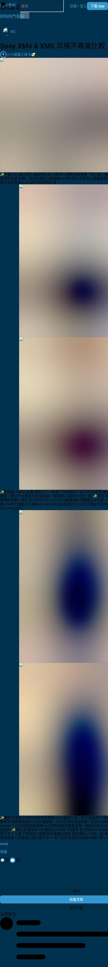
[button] (78, 6)
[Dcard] (10, 6)
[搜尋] (24, 15)
